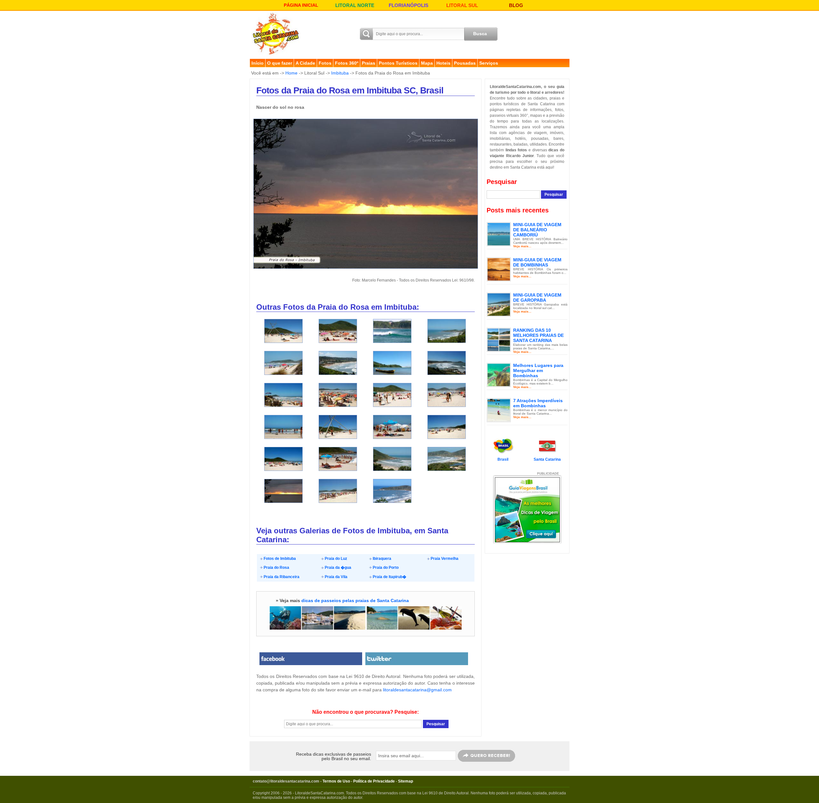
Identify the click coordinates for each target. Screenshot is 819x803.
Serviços (488, 63)
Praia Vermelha (444, 558)
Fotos (325, 63)
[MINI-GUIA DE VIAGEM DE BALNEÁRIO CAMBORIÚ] (499, 234)
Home (291, 73)
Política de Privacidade (374, 781)
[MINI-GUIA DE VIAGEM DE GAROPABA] (499, 304)
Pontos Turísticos (398, 63)
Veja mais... (522, 246)
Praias (368, 63)
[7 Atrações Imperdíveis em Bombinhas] (499, 410)
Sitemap (405, 781)
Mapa (427, 63)
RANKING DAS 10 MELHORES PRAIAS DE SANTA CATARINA (538, 335)
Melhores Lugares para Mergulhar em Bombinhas (538, 370)
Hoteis (443, 63)
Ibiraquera (381, 558)
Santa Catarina (547, 459)
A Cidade (305, 63)
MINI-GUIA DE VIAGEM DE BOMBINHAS (537, 262)
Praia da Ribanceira (281, 577)
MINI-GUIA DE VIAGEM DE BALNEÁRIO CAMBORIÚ (537, 229)
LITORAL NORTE (354, 5)
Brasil (502, 459)
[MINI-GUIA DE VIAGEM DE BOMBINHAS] (499, 269)
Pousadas (465, 63)
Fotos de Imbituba (279, 558)
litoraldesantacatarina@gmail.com (417, 689)
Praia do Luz (335, 558)
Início (257, 63)
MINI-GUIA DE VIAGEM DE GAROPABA (537, 297)
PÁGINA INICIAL (301, 5)
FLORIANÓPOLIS (408, 5)
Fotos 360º (346, 63)
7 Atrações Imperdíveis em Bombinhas (538, 403)
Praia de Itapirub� (389, 577)
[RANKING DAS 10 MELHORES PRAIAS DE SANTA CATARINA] (499, 339)
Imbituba (340, 73)
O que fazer (279, 63)
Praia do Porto (385, 567)
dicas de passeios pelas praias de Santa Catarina (355, 600)
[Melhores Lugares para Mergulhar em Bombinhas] (499, 374)
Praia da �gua (337, 567)
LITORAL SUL (462, 5)
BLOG (516, 5)
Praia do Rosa (276, 567)
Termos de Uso (336, 781)
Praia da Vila (335, 577)
